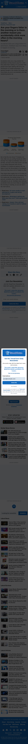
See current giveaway (14, 373)
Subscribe (14, 382)
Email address (6, 376)
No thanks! (14, 386)
